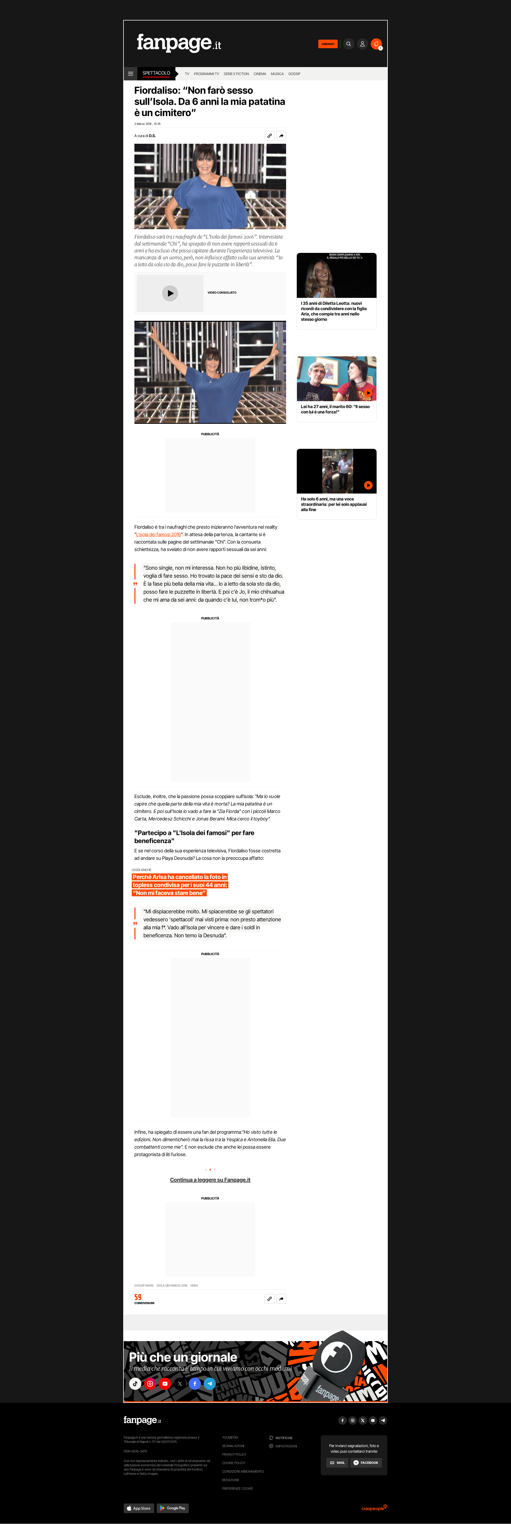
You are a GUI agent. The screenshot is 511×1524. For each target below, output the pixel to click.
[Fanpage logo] (172, 43)
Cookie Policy (233, 1463)
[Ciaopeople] (374, 1509)
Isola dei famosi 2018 (172, 1285)
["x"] (180, 1384)
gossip (294, 74)
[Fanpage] (142, 1420)
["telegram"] (210, 1384)
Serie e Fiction (236, 74)
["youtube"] (165, 1384)
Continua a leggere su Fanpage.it (210, 1180)
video (194, 1285)
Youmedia (230, 1437)
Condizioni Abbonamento (243, 1471)
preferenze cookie (237, 1488)
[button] (281, 136)
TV (187, 74)
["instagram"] (150, 1384)
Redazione (230, 1480)
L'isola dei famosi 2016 (158, 534)
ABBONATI (328, 44)
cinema (260, 74)
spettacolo (156, 73)
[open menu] (130, 73)
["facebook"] (195, 1384)
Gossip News (144, 1285)
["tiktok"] (135, 1384)
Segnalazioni (233, 1446)
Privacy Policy (234, 1454)
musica (277, 74)
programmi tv (206, 74)
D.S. (152, 135)
